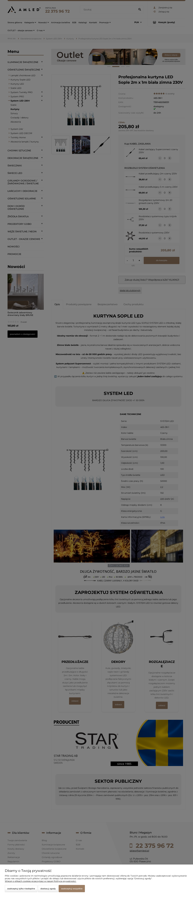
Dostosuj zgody (48, 888)
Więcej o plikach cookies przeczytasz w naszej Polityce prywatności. (40, 881)
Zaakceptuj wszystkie (71, 888)
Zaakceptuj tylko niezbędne (21, 888)
